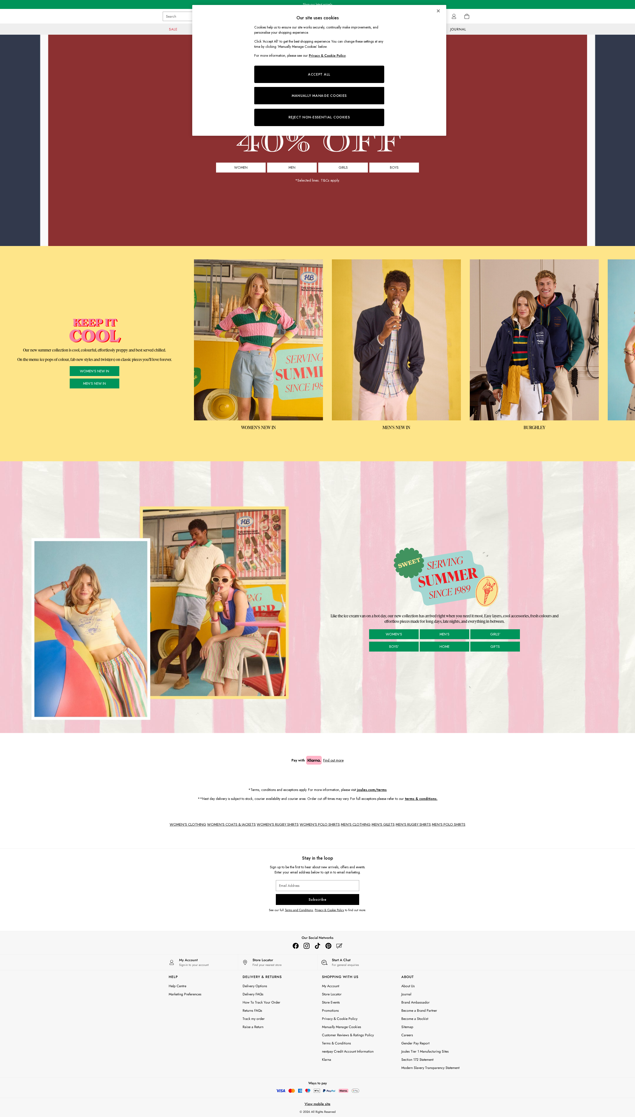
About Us (408, 985)
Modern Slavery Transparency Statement (430, 1067)
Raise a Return (253, 1026)
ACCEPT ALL (319, 74)
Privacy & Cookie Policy (329, 910)
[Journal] (339, 945)
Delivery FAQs (253, 994)
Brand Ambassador (415, 1002)
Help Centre (177, 985)
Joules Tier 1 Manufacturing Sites (425, 1051)
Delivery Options (255, 985)
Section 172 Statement (417, 1059)
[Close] (438, 10)
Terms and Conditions (299, 910)
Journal (406, 994)
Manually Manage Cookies (341, 1026)
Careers (407, 1035)
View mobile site (317, 1103)
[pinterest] (328, 945)
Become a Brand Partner (419, 1010)
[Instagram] (306, 945)
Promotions (330, 1010)
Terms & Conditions (336, 1043)
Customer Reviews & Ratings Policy (348, 1035)
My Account (330, 985)
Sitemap (407, 1026)
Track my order (254, 1018)
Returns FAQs (252, 1010)
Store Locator (332, 994)
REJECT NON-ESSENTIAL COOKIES (319, 117)
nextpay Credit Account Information (348, 1051)
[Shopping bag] (466, 16)
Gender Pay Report (415, 1043)
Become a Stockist (414, 1018)
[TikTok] (317, 945)
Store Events (331, 1002)
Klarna (326, 1059)
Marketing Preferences (185, 994)
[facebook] (295, 945)
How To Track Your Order (261, 1002)
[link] (453, 16)
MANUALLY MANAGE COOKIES (319, 95)
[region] (319, 70)
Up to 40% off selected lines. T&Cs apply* (317, 4)
